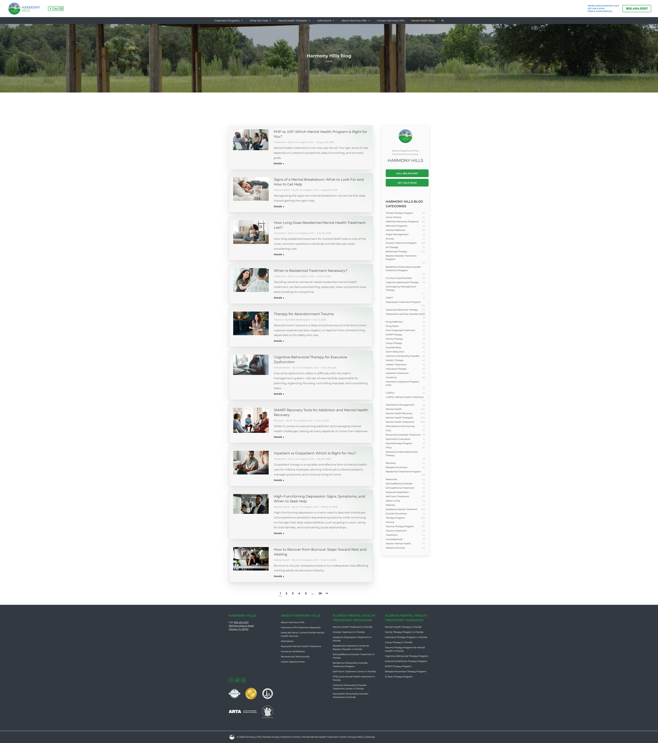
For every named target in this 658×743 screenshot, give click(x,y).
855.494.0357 (241, 622)
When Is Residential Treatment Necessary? (310, 271)
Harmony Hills (253, 736)
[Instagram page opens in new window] (61, 8)
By (301, 142)
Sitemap (370, 736)
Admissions (324, 20)
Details (278, 163)
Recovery (279, 420)
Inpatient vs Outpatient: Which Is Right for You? (315, 453)
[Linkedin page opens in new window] (55, 8)
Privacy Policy (356, 736)
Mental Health (282, 190)
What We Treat (259, 20)
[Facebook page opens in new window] (50, 8)
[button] (442, 20)
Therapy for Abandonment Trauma (304, 314)
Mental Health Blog (423, 20)
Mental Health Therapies (292, 20)
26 (320, 593)
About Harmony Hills (354, 20)
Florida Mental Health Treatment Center (324, 736)
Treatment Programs (227, 20)
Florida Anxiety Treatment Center (281, 736)
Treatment (279, 142)
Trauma (278, 319)
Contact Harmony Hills (390, 20)
